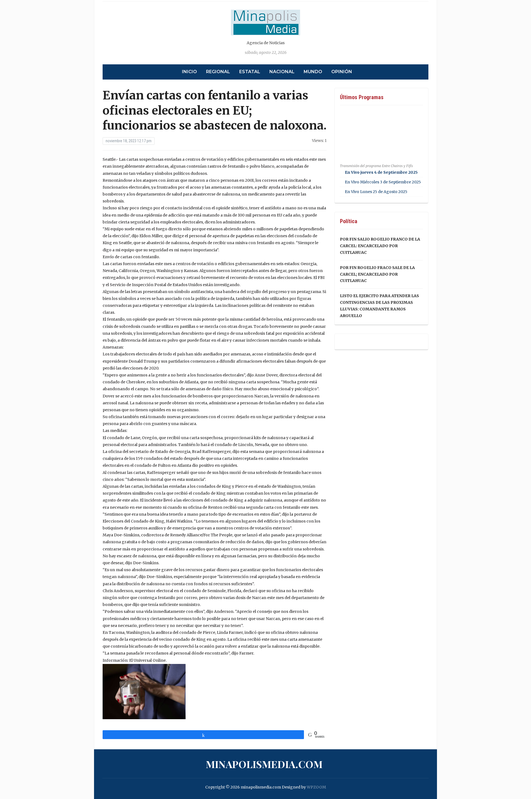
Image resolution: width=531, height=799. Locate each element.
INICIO (189, 71)
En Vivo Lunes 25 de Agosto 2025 (376, 191)
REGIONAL (218, 71)
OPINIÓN (341, 71)
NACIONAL (282, 71)
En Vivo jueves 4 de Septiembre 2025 (381, 172)
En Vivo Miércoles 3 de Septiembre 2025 (383, 182)
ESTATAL (249, 71)
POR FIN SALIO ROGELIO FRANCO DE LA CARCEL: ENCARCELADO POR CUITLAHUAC (380, 246)
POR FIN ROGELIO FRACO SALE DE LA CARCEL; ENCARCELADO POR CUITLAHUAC (377, 274)
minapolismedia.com (264, 764)
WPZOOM (316, 787)
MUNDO (313, 71)
